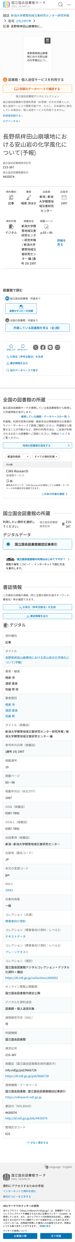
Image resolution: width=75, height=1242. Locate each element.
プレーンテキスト (17, 952)
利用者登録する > (13, 115)
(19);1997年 (23, 21)
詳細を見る (61, 242)
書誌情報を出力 (19, 363)
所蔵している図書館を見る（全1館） (37, 328)
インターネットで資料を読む (19, 1191)
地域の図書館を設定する (37, 445)
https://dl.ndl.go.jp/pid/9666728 (27, 1076)
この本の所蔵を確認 (53, 494)
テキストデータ (15, 936)
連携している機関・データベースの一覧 (44, 416)
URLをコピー (22, 349)
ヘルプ (63, 433)
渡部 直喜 (11, 710)
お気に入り (11, 349)
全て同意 (56, 1236)
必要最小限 (20, 1236)
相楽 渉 (10, 704)
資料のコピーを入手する (17, 1196)
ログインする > (11, 121)
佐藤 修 (10, 716)
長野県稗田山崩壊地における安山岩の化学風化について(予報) (37, 659)
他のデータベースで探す (24, 370)
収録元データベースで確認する (39, 89)
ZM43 (9, 890)
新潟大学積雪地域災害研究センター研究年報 (40, 15)
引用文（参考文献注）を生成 (26, 356)
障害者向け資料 (15, 921)
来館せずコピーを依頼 (21, 311)
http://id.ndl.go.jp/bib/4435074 (26, 1118)
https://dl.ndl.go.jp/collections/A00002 (31, 977)
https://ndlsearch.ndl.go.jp (23, 1097)
